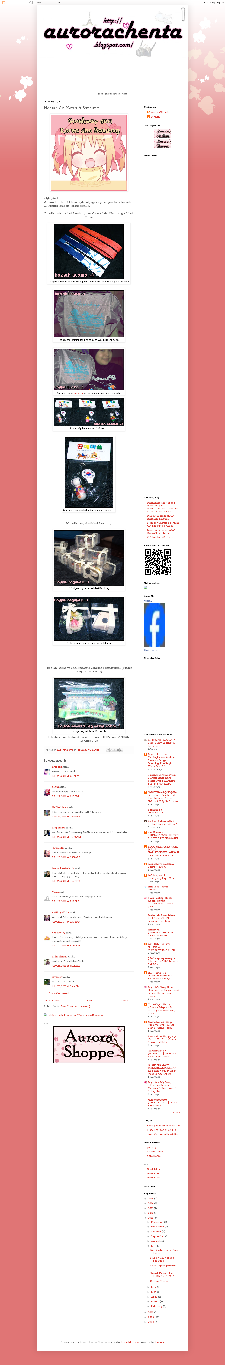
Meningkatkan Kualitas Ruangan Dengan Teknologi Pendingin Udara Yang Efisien (161, 762)
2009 (151, 1317)
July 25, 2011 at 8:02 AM (66, 965)
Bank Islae (153, 1169)
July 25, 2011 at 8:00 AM (66, 945)
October (156, 1231)
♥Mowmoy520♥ (157, 1099)
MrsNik (155, 116)
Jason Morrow (130, 1342)
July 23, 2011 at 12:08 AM (66, 836)
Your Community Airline (163, 1134)
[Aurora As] (154, 646)
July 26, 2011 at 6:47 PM (66, 986)
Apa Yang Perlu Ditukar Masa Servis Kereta (162, 1072)
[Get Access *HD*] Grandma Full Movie (160, 919)
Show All (177, 1113)
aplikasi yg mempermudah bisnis (161, 948)
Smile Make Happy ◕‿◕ (162, 1036)
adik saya (77, 393)
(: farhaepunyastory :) (161, 958)
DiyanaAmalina (158, 754)
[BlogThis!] (111, 750)
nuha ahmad (60, 956)
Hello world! (155, 812)
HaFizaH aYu (60, 807)
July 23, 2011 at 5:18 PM (65, 901)
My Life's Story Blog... (161, 987)
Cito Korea (154, 1155)
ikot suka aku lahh (63, 868)
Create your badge (152, 650)
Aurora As (148, 601)
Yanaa (56, 892)
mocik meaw (156, 832)
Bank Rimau (154, 1177)
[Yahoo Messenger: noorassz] (145, 588)
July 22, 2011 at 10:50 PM (66, 816)
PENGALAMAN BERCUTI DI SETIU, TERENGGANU (163, 837)
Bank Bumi (153, 1173)
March (155, 1301)
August (155, 1241)
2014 (151, 1203)
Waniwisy (58, 932)
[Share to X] (114, 750)
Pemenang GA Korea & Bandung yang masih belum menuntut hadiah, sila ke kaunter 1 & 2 (162, 507)
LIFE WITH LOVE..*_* (161, 740)
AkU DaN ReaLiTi (159, 944)
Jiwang (151, 1147)
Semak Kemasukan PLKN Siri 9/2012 (162, 1275)
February (157, 1306)
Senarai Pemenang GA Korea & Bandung (161, 531)
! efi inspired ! (156, 875)
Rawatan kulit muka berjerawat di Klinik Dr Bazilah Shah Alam (161, 780)
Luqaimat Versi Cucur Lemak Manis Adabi (161, 1026)
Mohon (152, 889)
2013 (151, 1208)
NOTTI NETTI (157, 972)
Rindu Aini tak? (157, 866)
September (158, 1236)
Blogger (159, 1342)
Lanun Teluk (155, 1151)
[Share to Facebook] (118, 750)
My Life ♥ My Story (160, 1082)
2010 (151, 1312)
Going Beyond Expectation (164, 1125)
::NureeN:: (58, 848)
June (154, 1287)
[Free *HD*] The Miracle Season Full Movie (162, 1041)
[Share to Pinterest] (121, 750)
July (153, 1246)
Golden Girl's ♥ (157, 1050)
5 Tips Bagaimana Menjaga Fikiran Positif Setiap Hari (161, 1088)
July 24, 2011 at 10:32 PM (66, 921)
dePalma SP (155, 809)
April (154, 1296)
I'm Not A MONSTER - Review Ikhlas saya (161, 977)
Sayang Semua (159, 1281)
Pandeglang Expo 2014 (161, 878)
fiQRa (55, 786)
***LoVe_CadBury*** (161, 1004)
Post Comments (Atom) (75, 1006)
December (157, 1221)
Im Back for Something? (162, 823)
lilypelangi (58, 827)
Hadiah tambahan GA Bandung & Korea (160, 517)
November (158, 1226)
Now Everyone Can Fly (161, 1129)
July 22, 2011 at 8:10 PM (65, 796)
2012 (151, 1212)
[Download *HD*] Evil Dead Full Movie (160, 934)
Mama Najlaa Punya (160, 1022)
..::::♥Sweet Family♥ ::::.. (162, 774)
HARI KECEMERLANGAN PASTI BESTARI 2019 (163, 854)
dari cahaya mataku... (161, 864)
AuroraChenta (160, 112)
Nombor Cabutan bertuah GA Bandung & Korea (163, 524)
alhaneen (154, 929)
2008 (151, 1321)
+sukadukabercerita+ (161, 821)
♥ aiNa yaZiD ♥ (60, 912)
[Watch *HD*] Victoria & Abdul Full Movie (162, 1055)
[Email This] (108, 750)
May (154, 1291)
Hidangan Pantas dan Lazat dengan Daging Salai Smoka (163, 992)
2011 (151, 1217)
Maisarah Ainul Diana (161, 915)
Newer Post (52, 1000)
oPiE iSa (57, 766)
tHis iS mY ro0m (158, 886)
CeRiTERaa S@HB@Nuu (163, 792)
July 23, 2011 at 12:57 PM (66, 881)
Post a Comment (58, 993)
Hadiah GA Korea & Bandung (162, 1259)
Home (89, 1000)
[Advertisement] (158, 214)
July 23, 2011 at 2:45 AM (66, 857)
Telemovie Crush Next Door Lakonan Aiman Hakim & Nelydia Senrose (163, 798)
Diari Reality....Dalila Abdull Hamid (160, 899)
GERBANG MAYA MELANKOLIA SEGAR (162, 1066)
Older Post (126, 1000)
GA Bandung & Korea (160, 537)
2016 (151, 1198)
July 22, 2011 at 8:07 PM (65, 776)
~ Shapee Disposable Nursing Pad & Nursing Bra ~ (161, 1010)
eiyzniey (57, 976)
